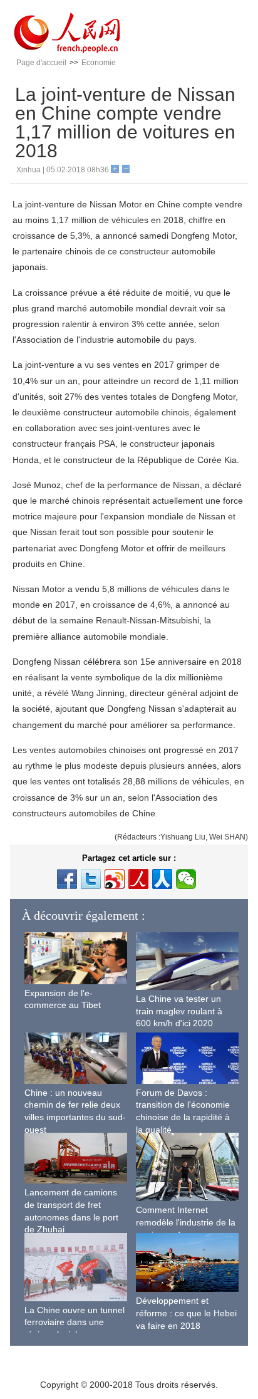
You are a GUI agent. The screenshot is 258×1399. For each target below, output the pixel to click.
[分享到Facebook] (67, 879)
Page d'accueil (41, 62)
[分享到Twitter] (91, 879)
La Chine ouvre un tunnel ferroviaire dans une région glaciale (74, 1322)
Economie (98, 62)
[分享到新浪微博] (115, 879)
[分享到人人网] (162, 879)
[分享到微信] (186, 879)
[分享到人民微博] (138, 879)
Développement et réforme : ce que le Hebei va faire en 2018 (186, 1313)
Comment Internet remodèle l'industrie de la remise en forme (185, 1222)
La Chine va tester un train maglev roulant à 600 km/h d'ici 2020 (179, 1011)
